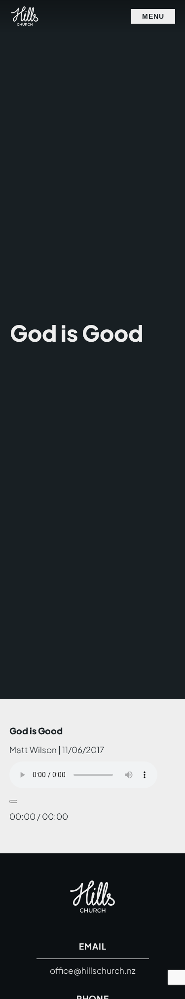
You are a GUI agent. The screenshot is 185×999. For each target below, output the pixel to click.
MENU (153, 16)
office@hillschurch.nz (93, 970)
